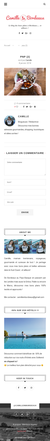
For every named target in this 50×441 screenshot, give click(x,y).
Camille (29, 60)
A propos (17, 424)
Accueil (7, 45)
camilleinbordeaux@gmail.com (30, 297)
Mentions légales (29, 424)
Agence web (21, 431)
